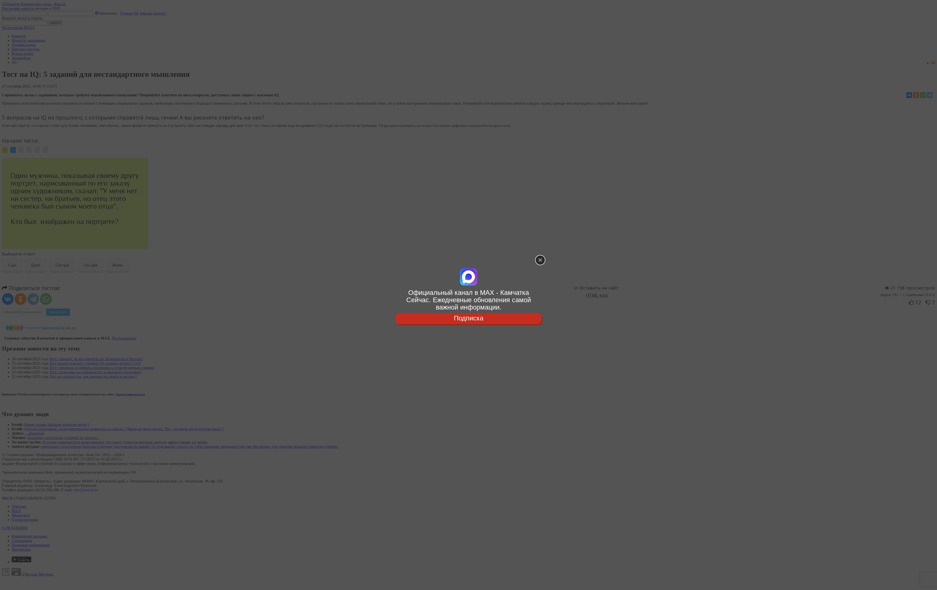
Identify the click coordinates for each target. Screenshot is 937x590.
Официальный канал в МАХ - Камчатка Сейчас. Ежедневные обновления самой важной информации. (468, 300)
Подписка (468, 318)
